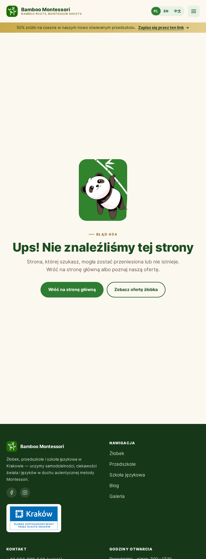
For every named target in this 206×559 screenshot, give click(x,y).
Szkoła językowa (127, 475)
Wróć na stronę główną (72, 289)
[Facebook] (11, 492)
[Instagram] (25, 492)
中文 (177, 11)
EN (166, 11)
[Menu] (194, 11)
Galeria (117, 496)
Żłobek (116, 453)
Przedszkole (122, 464)
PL (156, 11)
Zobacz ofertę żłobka (136, 289)
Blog (114, 485)
